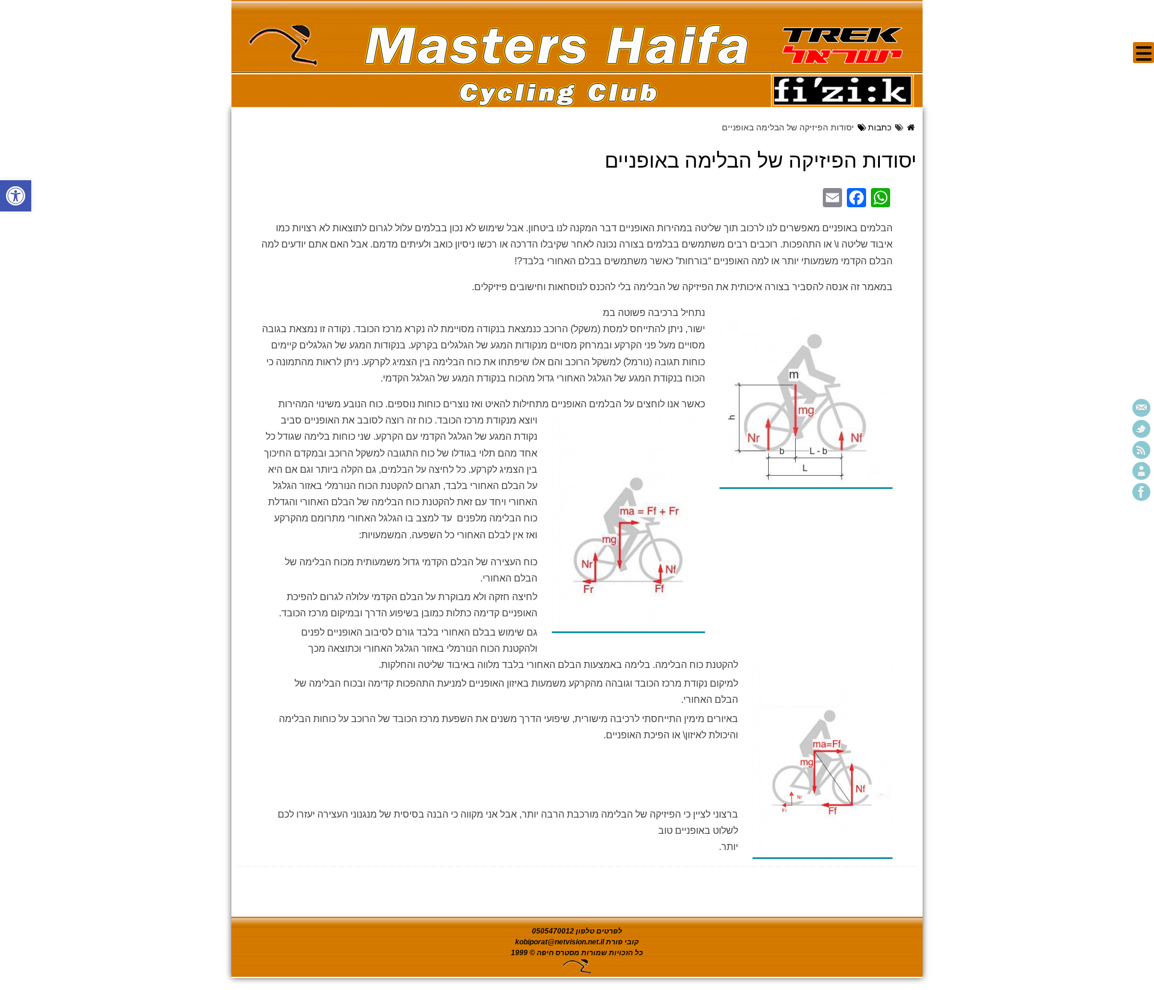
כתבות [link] (879, 127)
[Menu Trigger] (1143, 52)
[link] (15, 195)
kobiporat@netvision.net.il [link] (559, 942)
